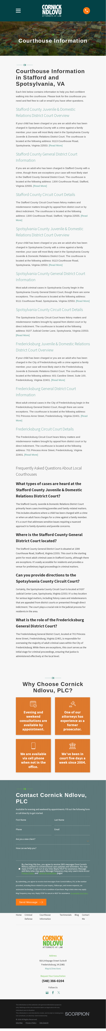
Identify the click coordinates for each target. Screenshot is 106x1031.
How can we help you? (26, 848)
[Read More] (55, 145)
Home (19, 914)
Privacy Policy (28, 873)
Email (57, 830)
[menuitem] (19, 1023)
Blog (77, 914)
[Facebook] (52, 992)
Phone (19, 830)
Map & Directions (53, 968)
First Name (21, 820)
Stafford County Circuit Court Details (45, 194)
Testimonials (66, 914)
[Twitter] (58, 992)
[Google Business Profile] (47, 992)
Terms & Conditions (48, 873)
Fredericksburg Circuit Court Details (45, 429)
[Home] (52, 10)
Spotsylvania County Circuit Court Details (49, 309)
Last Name (59, 820)
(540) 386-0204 (53, 981)
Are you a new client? (25, 839)
